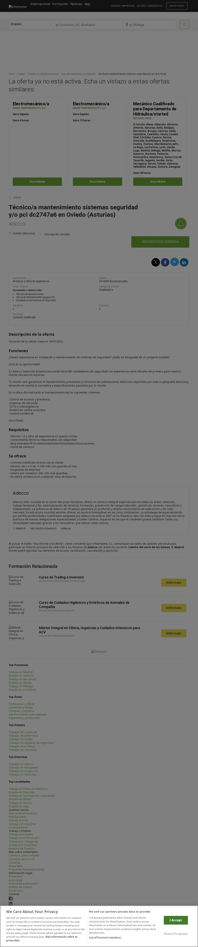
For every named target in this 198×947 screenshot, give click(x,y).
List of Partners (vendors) (105, 937)
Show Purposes (176, 934)
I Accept (176, 920)
